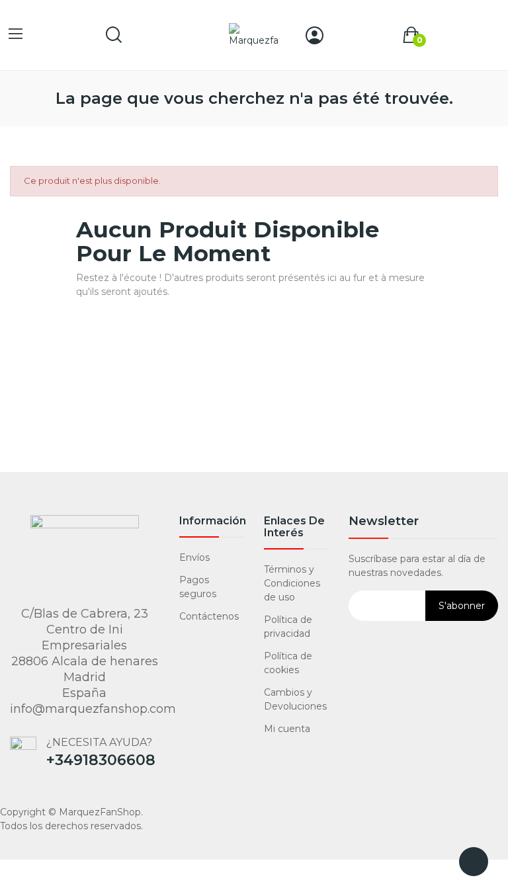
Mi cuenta (287, 729)
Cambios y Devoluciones (295, 699)
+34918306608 (100, 760)
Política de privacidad (288, 626)
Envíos (194, 557)
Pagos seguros (197, 587)
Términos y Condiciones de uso (292, 583)
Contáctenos (209, 616)
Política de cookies (288, 663)
